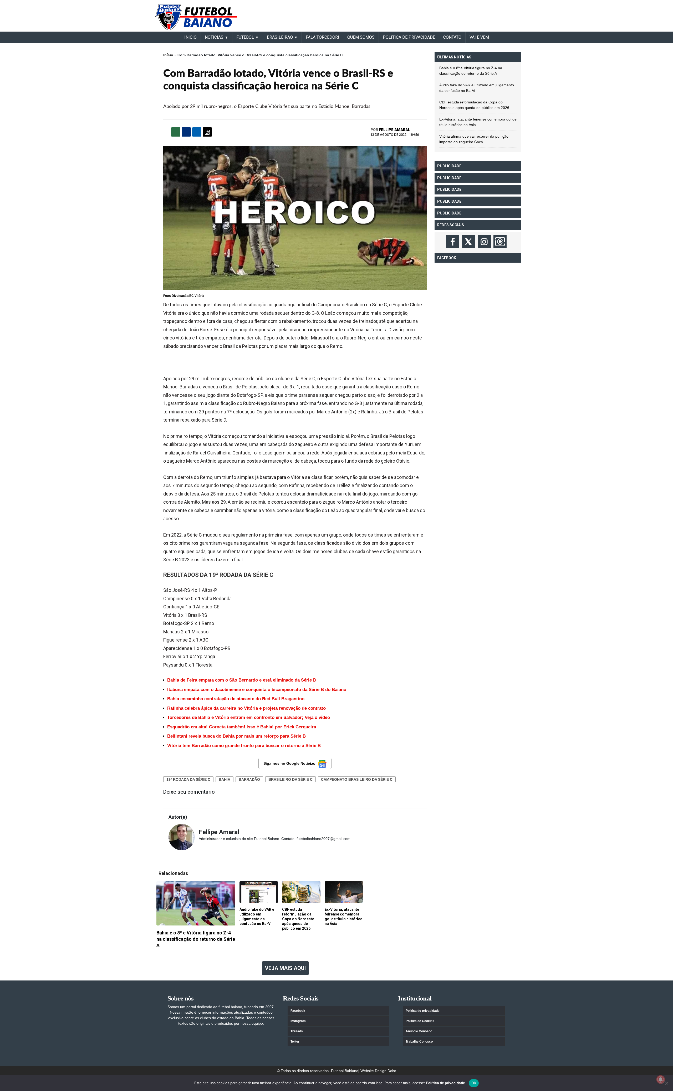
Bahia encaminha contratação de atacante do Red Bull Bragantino (235, 698)
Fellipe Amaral (394, 130)
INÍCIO (190, 37)
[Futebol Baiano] (196, 17)
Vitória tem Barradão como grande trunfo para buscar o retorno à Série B (244, 745)
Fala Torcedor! (322, 37)
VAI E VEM (479, 37)
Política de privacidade (423, 1011)
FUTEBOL (245, 37)
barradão (249, 779)
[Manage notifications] (660, 1079)
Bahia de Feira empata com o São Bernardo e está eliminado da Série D (241, 680)
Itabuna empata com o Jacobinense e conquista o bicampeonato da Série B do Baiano (256, 689)
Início (168, 55)
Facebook (297, 1011)
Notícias (214, 37)
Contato (452, 37)
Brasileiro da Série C (290, 779)
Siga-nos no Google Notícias (289, 763)
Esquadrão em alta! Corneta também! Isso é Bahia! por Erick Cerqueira (241, 726)
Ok (473, 1083)
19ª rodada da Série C (188, 779)
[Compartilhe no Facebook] (186, 132)
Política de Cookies (420, 1021)
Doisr (392, 1071)
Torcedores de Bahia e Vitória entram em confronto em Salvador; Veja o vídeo (248, 717)
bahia (224, 779)
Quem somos (361, 37)
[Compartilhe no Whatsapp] (175, 132)
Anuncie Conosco (419, 1031)
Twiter (294, 1041)
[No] (666, 1083)
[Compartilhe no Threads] (207, 132)
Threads (296, 1031)
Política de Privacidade (409, 37)
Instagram (298, 1021)
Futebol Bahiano (344, 1071)
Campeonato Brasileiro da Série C (356, 779)
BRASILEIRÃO (280, 37)
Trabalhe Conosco (419, 1041)
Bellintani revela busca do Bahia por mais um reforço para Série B (236, 736)
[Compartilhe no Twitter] (196, 132)
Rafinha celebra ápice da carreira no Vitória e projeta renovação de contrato (246, 708)
